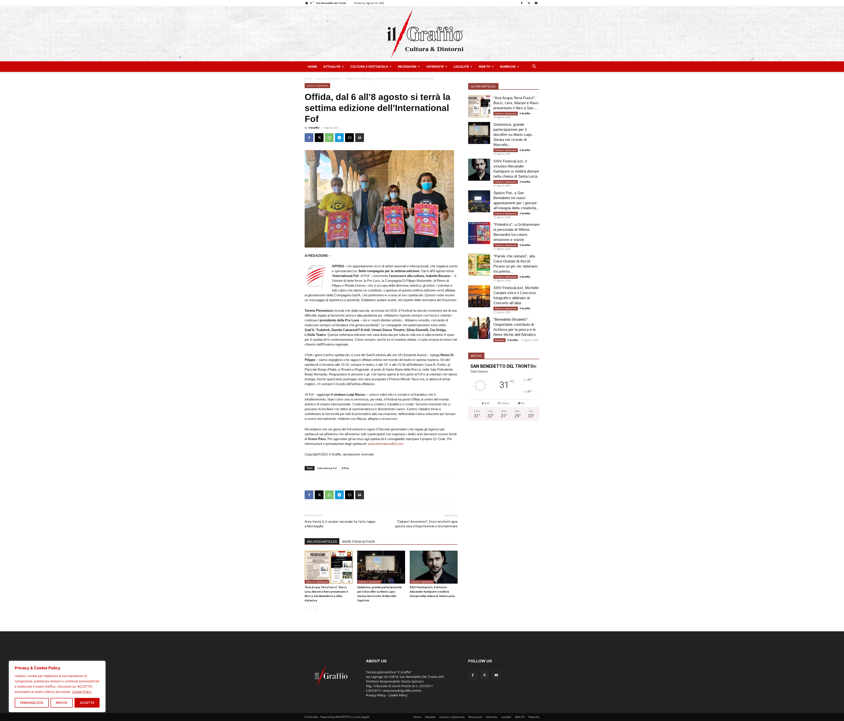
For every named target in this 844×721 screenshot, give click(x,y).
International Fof (327, 468)
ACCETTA (87, 703)
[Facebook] (521, 3)
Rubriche (508, 66)
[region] (57, 686)
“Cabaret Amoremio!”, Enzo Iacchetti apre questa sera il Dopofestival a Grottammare (426, 524)
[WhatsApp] (329, 137)
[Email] (349, 137)
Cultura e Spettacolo (369, 66)
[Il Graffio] (422, 33)
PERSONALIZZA (31, 703)
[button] (534, 67)
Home (312, 66)
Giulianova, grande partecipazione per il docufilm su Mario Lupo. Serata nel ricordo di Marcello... (513, 134)
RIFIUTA (61, 703)
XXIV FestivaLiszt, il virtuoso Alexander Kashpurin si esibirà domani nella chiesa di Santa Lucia (432, 592)
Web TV (484, 66)
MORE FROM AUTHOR (358, 541)
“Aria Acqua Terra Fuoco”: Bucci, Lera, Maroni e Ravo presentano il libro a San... (515, 103)
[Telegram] (339, 137)
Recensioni (407, 66)
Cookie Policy (81, 692)
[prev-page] (307, 609)
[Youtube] (536, 3)
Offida (345, 468)
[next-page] (314, 609)
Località (461, 66)
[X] (529, 3)
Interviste (435, 66)
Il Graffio (314, 127)
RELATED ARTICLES (322, 541)
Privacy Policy (376, 695)
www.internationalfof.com (386, 444)
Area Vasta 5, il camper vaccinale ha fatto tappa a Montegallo (340, 524)
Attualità (331, 66)
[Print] (359, 137)
